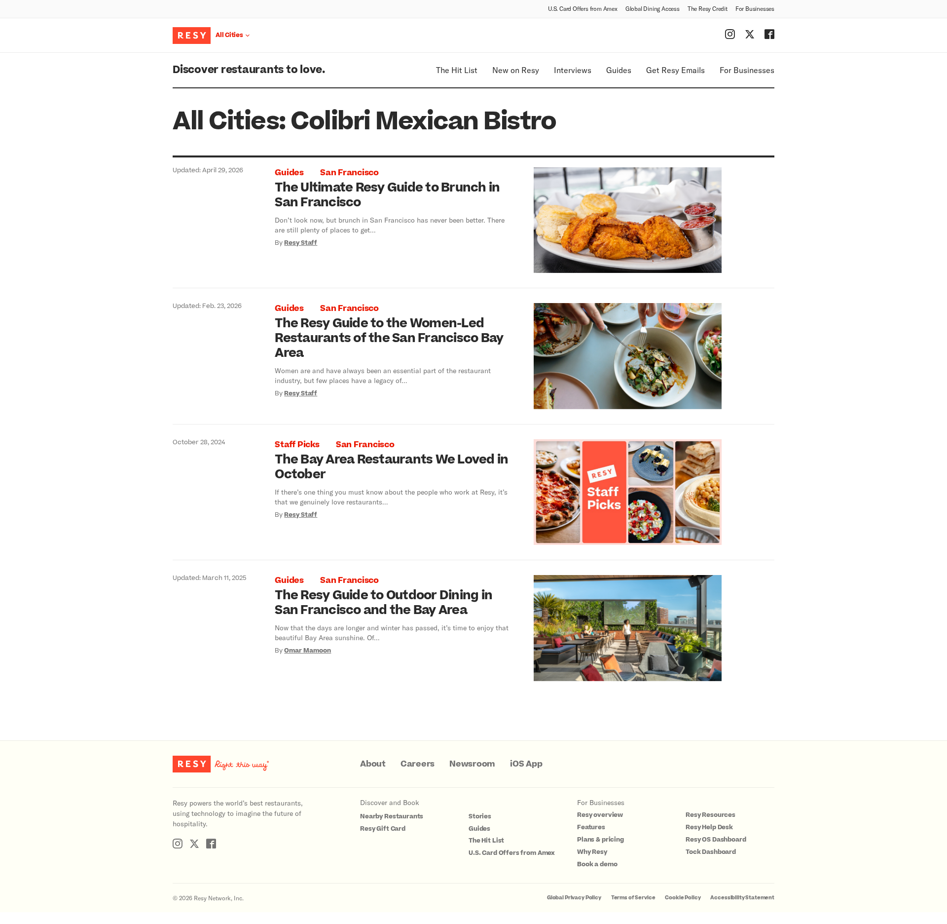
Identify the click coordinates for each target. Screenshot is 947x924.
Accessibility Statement (742, 897)
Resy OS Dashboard (716, 839)
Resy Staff (300, 242)
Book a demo (597, 864)
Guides (618, 70)
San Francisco (349, 173)
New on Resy (515, 70)
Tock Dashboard (711, 851)
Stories (480, 816)
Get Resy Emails (675, 70)
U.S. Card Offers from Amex (583, 8)
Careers (418, 764)
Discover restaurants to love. (249, 70)
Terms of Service (633, 897)
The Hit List (456, 70)
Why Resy (592, 851)
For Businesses (754, 8)
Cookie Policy (682, 897)
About (373, 764)
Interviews (572, 70)
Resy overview (600, 814)
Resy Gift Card (382, 828)
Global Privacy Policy (574, 897)
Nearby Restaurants (391, 816)
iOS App (526, 764)
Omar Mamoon (307, 650)
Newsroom (472, 764)
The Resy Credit (708, 8)
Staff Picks (297, 445)
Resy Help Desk (709, 827)
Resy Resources (710, 814)
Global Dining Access (652, 8)
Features (591, 827)
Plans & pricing (600, 839)
